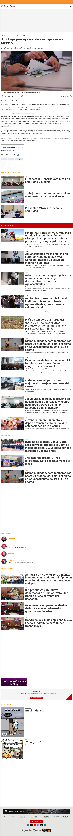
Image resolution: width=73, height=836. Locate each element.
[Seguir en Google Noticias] (71, 96)
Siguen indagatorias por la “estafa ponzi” (23, 113)
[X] (6, 96)
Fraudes (11, 159)
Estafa (3, 159)
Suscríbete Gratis (36, 697)
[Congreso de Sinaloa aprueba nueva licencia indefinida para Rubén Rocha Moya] (12, 623)
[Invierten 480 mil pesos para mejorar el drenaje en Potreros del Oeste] (12, 385)
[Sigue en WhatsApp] (68, 96)
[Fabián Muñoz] (4, 539)
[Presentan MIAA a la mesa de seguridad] (12, 211)
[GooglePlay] (45, 825)
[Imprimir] (22, 96)
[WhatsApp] (9, 96)
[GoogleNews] (38, 825)
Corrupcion (19, 159)
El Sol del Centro (18, 147)
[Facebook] (2, 96)
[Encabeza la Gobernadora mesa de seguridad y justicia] (12, 182)
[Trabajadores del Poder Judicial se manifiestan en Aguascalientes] (12, 196)
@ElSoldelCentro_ (10, 150)
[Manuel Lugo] (4, 546)
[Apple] (41, 825)
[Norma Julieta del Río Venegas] (4, 561)
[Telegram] (12, 96)
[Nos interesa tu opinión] (36, 811)
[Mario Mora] (4, 554)
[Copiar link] (19, 96)
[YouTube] (35, 825)
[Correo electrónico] (15, 96)
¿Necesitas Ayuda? (36, 821)
